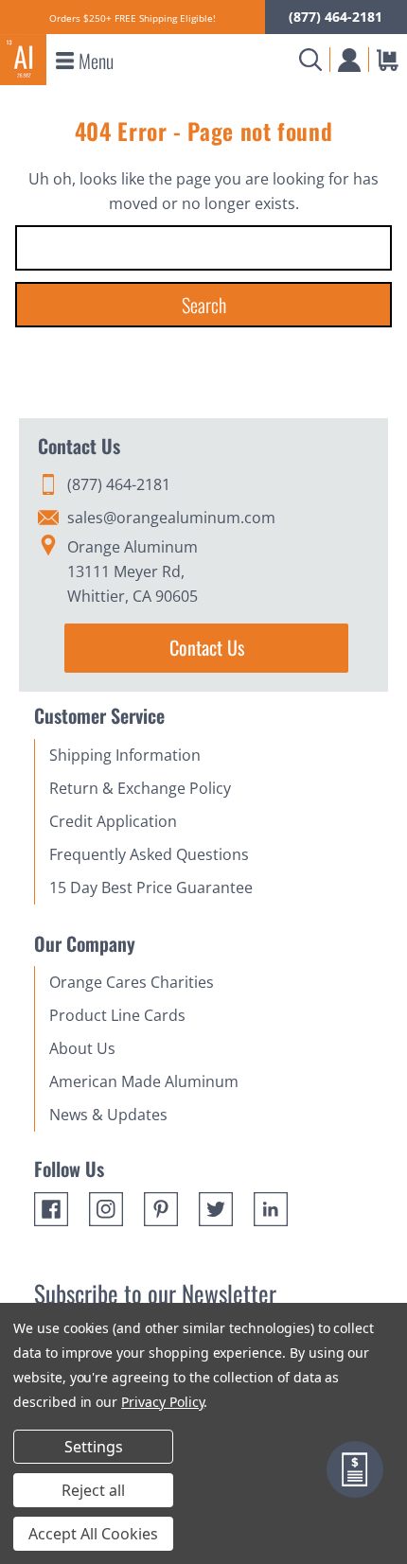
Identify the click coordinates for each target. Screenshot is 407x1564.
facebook (51, 1209)
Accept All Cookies (93, 1533)
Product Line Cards (117, 1015)
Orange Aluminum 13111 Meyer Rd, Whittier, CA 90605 (132, 571)
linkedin (271, 1209)
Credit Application (113, 821)
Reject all (93, 1490)
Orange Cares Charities (131, 982)
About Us (82, 1048)
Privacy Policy (162, 1402)
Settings (93, 1446)
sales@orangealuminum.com (171, 517)
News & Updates (108, 1114)
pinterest (161, 1209)
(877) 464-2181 (335, 17)
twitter (216, 1209)
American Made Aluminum (144, 1081)
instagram (106, 1209)
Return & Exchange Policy (140, 788)
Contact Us (206, 647)
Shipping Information (125, 755)
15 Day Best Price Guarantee (151, 887)
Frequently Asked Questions (149, 854)
